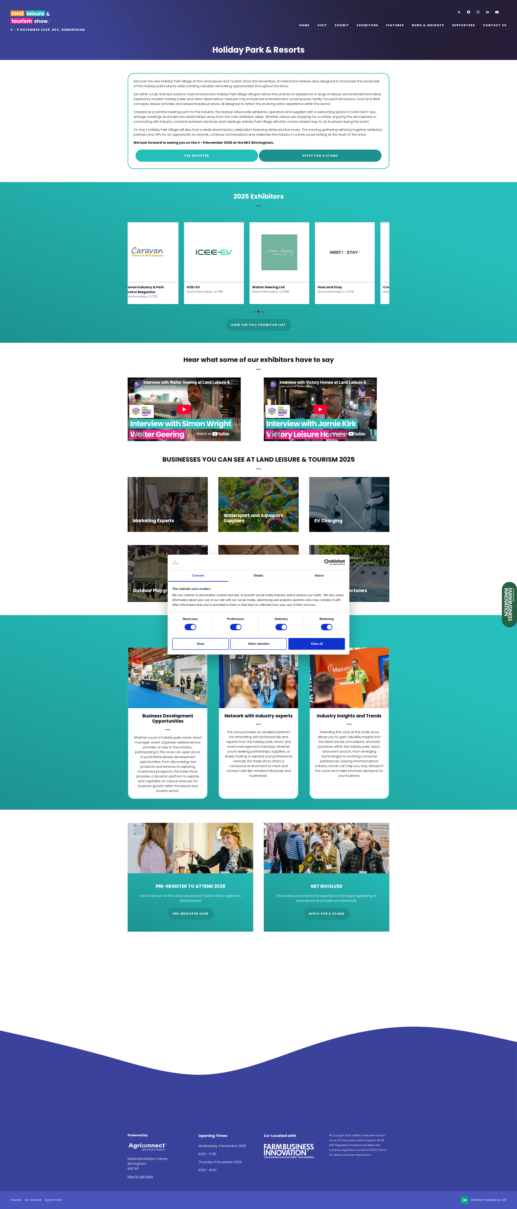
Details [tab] (259, 575)
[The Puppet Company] (156, 252)
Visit (322, 25)
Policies (16, 1200)
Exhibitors (367, 25)
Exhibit (342, 25)
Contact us (494, 25)
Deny (200, 644)
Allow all (317, 644)
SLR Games (269, 287)
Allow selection (258, 644)
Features (395, 25)
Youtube (497, 12)
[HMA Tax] (221, 252)
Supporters (463, 25)
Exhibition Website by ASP (488, 1200)
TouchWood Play (339, 287)
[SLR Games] (287, 252)
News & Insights (428, 25)
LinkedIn (487, 12)
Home (304, 25)
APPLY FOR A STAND (320, 156)
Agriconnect (53, 1200)
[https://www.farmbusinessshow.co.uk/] (289, 1157)
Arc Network (33, 1200)
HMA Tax (201, 287)
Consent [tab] (198, 575)
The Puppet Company (147, 287)
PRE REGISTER (197, 156)
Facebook (468, 12)
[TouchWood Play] (352, 252)
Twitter (459, 12)
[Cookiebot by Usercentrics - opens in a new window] (327, 562)
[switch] (236, 627)
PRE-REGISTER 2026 (190, 914)
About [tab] (319, 575)
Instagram (478, 12)
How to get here (140, 1176)
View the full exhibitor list (258, 325)
